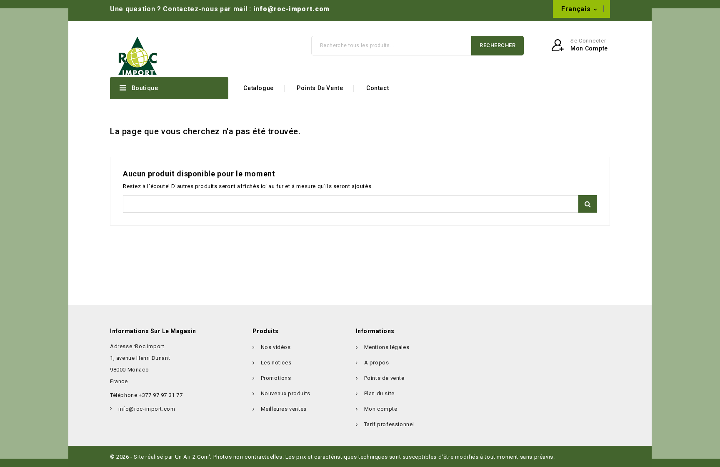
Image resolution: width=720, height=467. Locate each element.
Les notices (276, 362)
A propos (376, 362)
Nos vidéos (276, 347)
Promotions (276, 378)
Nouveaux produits (285, 393)
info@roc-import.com (291, 9)
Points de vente (320, 88)
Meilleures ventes (284, 409)
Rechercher (497, 45)
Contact (377, 88)
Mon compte (381, 409)
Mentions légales (387, 347)
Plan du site (379, 393)
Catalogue (258, 88)
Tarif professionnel (389, 424)
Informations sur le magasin (153, 331)
